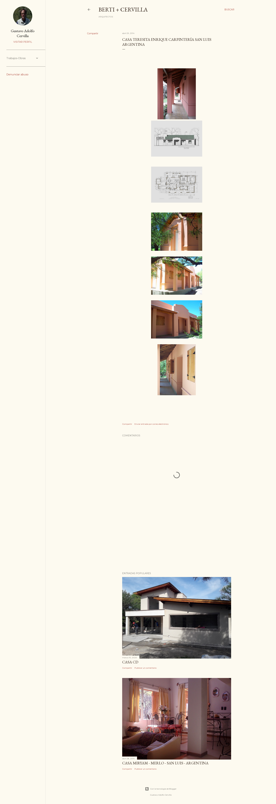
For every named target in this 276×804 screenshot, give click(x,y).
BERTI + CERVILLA (123, 9)
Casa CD (130, 662)
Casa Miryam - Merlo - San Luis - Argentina (165, 763)
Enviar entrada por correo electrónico (151, 424)
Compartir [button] (92, 33)
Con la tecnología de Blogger (163, 789)
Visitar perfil (22, 41)
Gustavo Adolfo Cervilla (22, 33)
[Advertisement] (176, 541)
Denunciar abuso (17, 74)
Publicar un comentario (145, 668)
